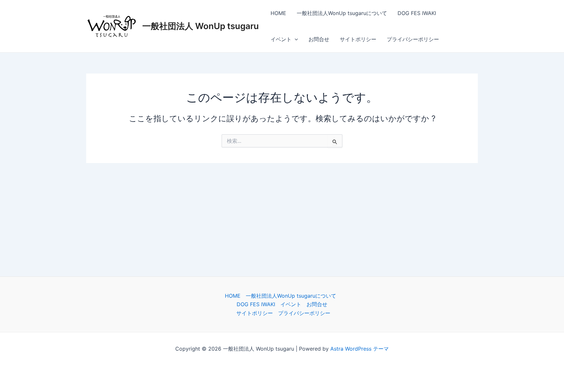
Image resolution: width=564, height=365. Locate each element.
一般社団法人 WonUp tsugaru (200, 26)
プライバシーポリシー (413, 39)
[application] (294, 39)
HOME (278, 13)
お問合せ (318, 39)
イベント (281, 39)
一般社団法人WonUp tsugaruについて (342, 13)
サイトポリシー (358, 39)
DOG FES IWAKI (417, 13)
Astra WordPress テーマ (359, 348)
